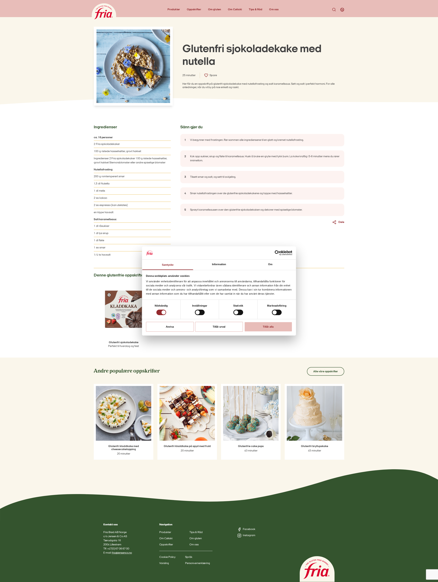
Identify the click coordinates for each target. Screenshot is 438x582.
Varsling (164, 563)
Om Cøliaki (235, 9)
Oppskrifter (194, 9)
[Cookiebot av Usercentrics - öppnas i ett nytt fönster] (277, 252)
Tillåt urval (219, 326)
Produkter (174, 9)
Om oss (274, 9)
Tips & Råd (255, 9)
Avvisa (170, 326)
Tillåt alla (268, 326)
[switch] (200, 312)
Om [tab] (270, 264)
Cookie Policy (167, 557)
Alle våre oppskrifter (325, 371)
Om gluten (214, 9)
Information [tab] (219, 264)
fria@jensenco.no (122, 553)
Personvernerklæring (197, 563)
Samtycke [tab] (168, 264)
